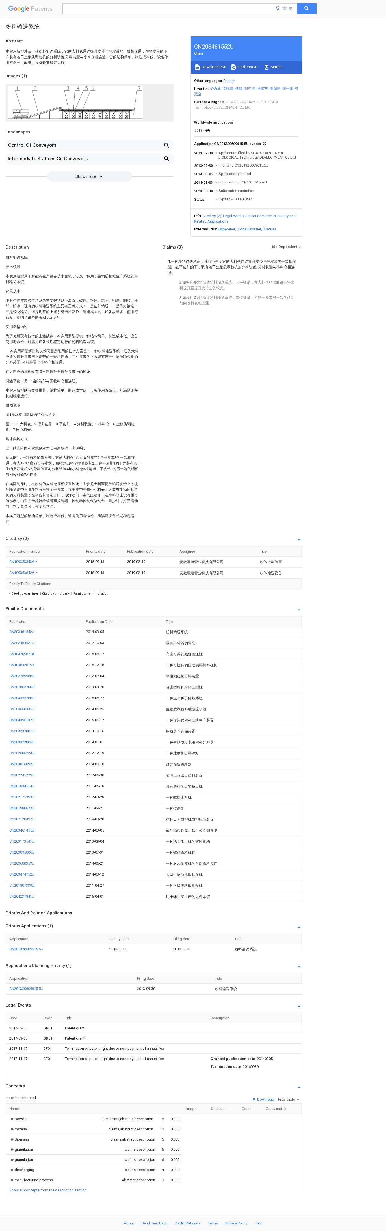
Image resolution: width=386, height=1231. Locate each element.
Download (265, 1099)
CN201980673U (21, 808)
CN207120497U (21, 819)
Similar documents (260, 216)
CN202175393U (21, 797)
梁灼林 (215, 89)
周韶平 (275, 89)
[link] (18, 1119)
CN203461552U (21, 632)
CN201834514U (21, 786)
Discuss (269, 229)
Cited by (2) (212, 216)
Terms (213, 1223)
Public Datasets (187, 1223)
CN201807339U (21, 885)
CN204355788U (21, 698)
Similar (276, 67)
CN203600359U (21, 863)
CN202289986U (21, 676)
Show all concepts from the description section (48, 1190)
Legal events (233, 216)
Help (259, 1223)
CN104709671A (21, 654)
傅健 (238, 89)
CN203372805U (21, 742)
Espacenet (226, 229)
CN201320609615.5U (26, 949)
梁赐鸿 (227, 89)
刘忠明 (249, 89)
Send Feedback (154, 1223)
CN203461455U (21, 830)
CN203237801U (21, 731)
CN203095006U (21, 852)
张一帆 (287, 89)
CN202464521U (21, 643)
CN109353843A (22, 562)
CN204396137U (21, 720)
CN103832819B (21, 665)
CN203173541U (21, 841)
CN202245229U (21, 775)
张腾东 (262, 89)
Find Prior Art (248, 67)
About (129, 1223)
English (229, 81)
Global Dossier (249, 229)
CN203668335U (21, 709)
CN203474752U (21, 874)
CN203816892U (21, 764)
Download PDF (213, 67)
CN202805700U (21, 687)
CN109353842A (22, 573)
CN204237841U (21, 896)
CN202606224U (21, 753)
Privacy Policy (236, 1223)
